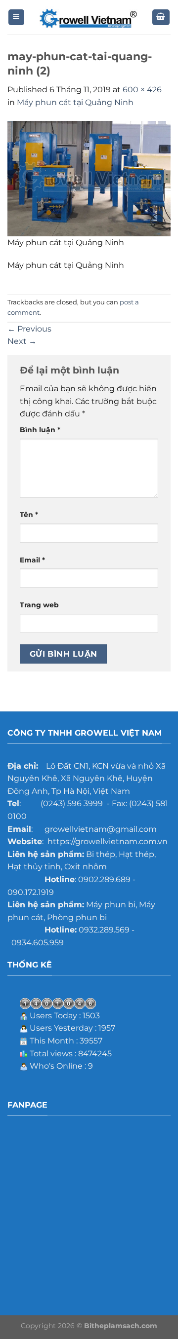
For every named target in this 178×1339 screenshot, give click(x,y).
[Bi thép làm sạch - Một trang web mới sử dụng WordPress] (89, 17)
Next (22, 341)
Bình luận (40, 429)
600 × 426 (142, 89)
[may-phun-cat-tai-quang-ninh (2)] (89, 178)
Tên (29, 514)
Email (32, 560)
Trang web (39, 604)
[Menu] (16, 17)
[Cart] (161, 17)
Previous (29, 329)
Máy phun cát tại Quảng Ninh (75, 102)
